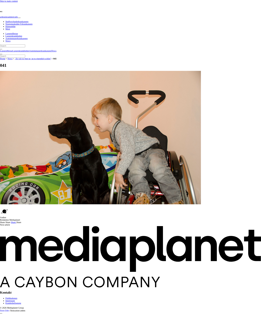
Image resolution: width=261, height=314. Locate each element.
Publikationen (11, 298)
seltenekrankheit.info (9, 17)
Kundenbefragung (13, 303)
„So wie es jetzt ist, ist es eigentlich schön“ (33, 59)
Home (2, 59)
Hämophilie (10, 26)
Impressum (10, 301)
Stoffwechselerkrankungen (16, 21)
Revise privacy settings (17, 310)
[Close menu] (1, 54)
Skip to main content (9, 1)
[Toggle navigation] (19, 17)
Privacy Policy (4, 310)
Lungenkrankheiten (13, 36)
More (7, 29)
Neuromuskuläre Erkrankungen (18, 24)
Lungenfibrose (11, 33)
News (7, 41)
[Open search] (1, 49)
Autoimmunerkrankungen (16, 38)
